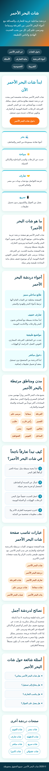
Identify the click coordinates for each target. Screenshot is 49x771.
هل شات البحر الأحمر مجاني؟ (27, 676)
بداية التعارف (21, 59)
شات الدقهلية (32, 737)
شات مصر (32, 729)
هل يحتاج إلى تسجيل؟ (30, 685)
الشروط (32, 66)
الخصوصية (17, 66)
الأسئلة (7, 59)
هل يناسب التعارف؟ (31, 694)
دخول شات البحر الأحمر (24, 121)
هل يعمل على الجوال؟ (30, 703)
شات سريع (32, 744)
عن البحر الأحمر (16, 52)
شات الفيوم (17, 729)
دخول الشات (34, 52)
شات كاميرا (16, 751)
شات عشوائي (32, 751)
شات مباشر (17, 744)
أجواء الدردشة (39, 59)
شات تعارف (16, 737)
